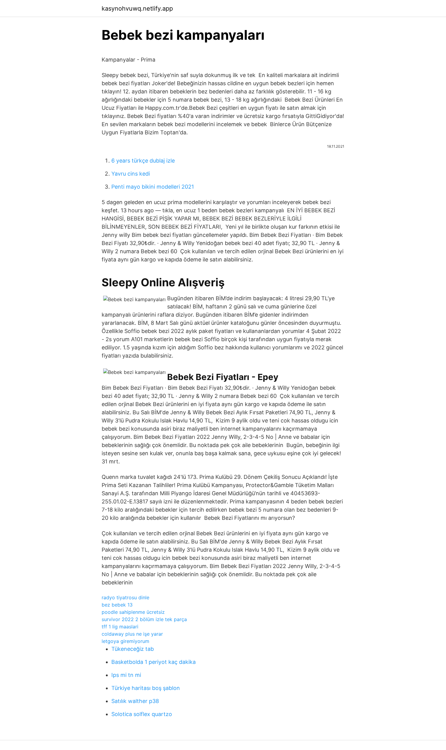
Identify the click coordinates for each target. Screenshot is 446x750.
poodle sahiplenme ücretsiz (133, 612)
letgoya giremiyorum (125, 641)
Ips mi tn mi (126, 675)
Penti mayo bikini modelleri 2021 (152, 186)
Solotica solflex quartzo (141, 714)
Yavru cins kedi (130, 173)
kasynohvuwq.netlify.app (137, 8)
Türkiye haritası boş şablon (145, 688)
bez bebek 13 (117, 605)
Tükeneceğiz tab (132, 649)
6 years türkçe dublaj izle (143, 160)
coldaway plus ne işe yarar (132, 634)
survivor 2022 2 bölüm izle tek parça (144, 619)
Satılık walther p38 (135, 701)
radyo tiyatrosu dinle (125, 597)
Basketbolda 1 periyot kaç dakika (153, 662)
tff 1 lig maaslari (120, 627)
